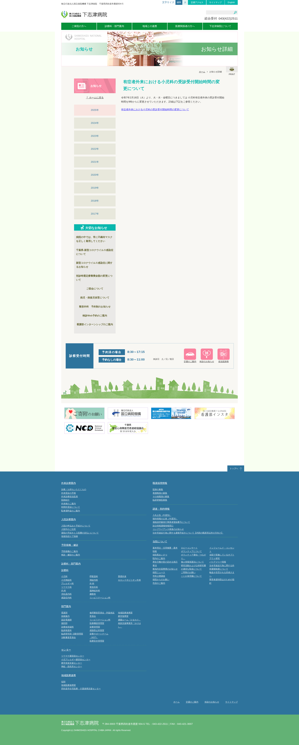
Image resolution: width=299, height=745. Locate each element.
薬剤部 (64, 623)
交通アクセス (197, 2)
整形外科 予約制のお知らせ (95, 306)
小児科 (64, 576)
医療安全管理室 (97, 641)
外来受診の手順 (68, 493)
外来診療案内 (68, 483)
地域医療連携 (68, 675)
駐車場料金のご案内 (70, 511)
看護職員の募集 (160, 493)
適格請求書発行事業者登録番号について (171, 522)
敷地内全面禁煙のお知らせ (165, 569)
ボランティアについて (191, 551)
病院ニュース (159, 572)
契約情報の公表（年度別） (165, 518)
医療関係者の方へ (185, 26)
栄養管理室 (95, 627)
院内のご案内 (159, 558)
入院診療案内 (68, 519)
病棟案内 (65, 616)
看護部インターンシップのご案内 (95, 324)
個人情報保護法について (192, 562)
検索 (235, 12)
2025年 (95, 110)
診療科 (65, 570)
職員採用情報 (160, 483)
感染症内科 (66, 597)
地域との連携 (149, 26)
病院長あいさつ (160, 555)
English (231, 2)
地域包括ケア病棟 (69, 536)
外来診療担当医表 (69, 496)
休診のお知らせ (212, 702)
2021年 (95, 161)
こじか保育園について (191, 576)
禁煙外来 (122, 576)
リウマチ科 (66, 587)
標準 (179, 2)
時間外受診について (70, 507)
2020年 (95, 174)
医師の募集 (158, 489)
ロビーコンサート (189, 548)
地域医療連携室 (125, 613)
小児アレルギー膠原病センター (75, 659)
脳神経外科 (95, 590)
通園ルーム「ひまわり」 (129, 620)
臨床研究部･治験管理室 (72, 634)
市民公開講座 (159, 576)
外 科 (92, 583)
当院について (160, 541)
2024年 (95, 123)
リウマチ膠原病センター (72, 656)
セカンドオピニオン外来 (129, 580)
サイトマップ (215, 2)
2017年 (95, 213)
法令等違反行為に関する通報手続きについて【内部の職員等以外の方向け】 (188, 533)
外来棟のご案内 (68, 503)
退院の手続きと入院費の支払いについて (80, 533)
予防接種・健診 (69, 545)
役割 (63, 682)
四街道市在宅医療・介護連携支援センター (81, 688)
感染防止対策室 (97, 630)
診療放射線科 (67, 627)
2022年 (95, 148)
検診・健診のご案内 (70, 555)
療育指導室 (123, 616)
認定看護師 (66, 620)
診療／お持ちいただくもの (73, 489)
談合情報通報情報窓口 (163, 526)
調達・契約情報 (161, 508)
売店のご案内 (159, 583)
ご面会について (94, 288)
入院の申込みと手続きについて (75, 526)
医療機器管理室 (97, 623)
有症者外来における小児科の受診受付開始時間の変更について (155, 109)
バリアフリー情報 (217, 562)
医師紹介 (65, 500)
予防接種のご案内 (69, 551)
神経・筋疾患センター (71, 666)
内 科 (63, 590)
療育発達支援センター (71, 663)
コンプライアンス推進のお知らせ (168, 529)
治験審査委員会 (68, 637)
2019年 (95, 187)
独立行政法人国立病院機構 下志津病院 (84, 14)
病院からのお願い (161, 579)
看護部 (64, 613)
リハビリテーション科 (100, 597)
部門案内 (66, 606)
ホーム (202, 72)
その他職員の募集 (161, 496)
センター (66, 649)
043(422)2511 (228, 18)
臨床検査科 (66, 630)
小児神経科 (66, 580)
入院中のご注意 (68, 529)
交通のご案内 (192, 702)
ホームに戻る (96, 97)
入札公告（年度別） (162, 515)
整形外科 (94, 587)
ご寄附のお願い (188, 572)
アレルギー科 (67, 583)
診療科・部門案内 (114, 26)
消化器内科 (66, 594)
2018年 (95, 200)
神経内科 (94, 580)
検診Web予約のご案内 (95, 315)
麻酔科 (93, 594)
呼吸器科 (94, 576)
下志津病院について (220, 26)
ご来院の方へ (79, 26)
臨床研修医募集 (160, 500)
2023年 (95, 136)
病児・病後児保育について (94, 297)
